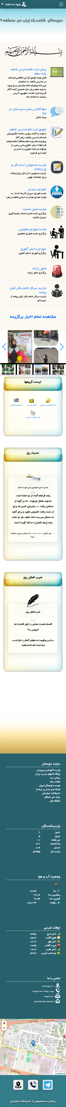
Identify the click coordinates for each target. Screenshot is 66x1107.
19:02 (33, 949)
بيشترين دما (54, 895)
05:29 (33, 938)
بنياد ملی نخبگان (52, 797)
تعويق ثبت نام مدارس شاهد (27, 129)
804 (38, 848)
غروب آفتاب (50, 945)
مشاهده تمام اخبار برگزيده (33, 317)
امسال (57, 848)
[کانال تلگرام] (48, 1085)
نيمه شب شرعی (48, 953)
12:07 (33, 941)
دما (54, 891)
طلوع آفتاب (50, 938)
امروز (57, 832)
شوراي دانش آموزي (33, 249)
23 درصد (31, 902)
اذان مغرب (51, 949)
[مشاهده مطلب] (57, 72)
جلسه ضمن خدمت (34, 209)
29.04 (37, 895)
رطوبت (53, 902)
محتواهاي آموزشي (16, 405)
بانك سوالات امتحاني (33, 418)
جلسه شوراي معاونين (32, 229)
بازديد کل (55, 851)
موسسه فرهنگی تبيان (49, 785)
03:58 (33, 934)
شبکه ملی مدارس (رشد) (48, 789)
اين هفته (55, 840)
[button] (33, 1043)
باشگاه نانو (55, 801)
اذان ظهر (52, 941)
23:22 (33, 953)
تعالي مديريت (31, 405)
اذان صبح (51, 934)
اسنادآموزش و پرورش (48, 405)
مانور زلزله (39, 268)
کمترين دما (55, 899)
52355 (36, 851)
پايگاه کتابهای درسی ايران (47, 774)
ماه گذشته (55, 844)
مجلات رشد (55, 782)
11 (38, 840)
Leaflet (60, 1073)
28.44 (33, 891)
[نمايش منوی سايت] (60, 4)
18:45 (33, 945)
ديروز (57, 836)
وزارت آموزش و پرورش (48, 770)
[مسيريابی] (18, 1085)
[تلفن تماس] (33, 1085)
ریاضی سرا (55, 778)
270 (38, 844)
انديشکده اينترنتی (51, 793)
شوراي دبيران (37, 189)
